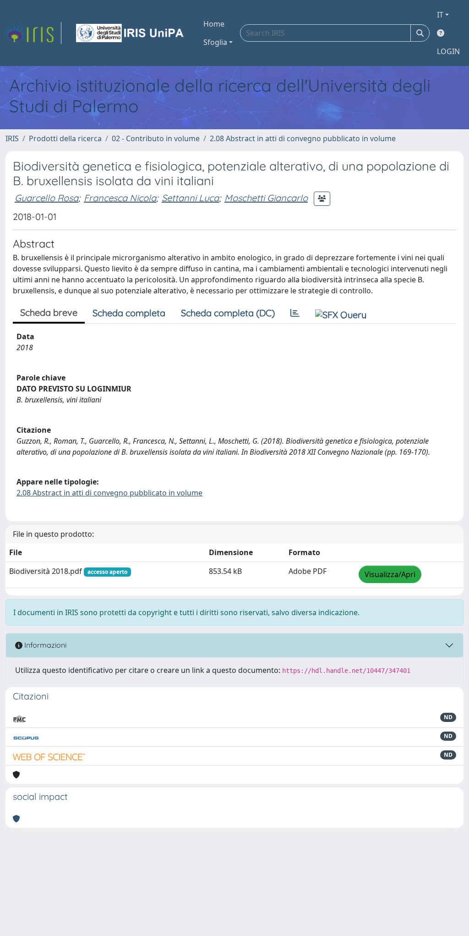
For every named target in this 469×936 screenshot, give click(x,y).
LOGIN (448, 51)
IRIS (12, 138)
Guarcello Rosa (46, 198)
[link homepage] (33, 33)
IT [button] (440, 15)
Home (213, 24)
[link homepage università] (130, 33)
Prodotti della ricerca (65, 138)
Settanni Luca (190, 198)
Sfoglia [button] (215, 42)
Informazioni (44, 645)
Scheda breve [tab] (48, 312)
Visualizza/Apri (390, 574)
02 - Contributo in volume (156, 138)
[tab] (295, 313)
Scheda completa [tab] (129, 313)
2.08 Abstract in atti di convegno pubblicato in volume (303, 138)
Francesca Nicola (120, 198)
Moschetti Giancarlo (266, 198)
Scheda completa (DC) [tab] (228, 313)
